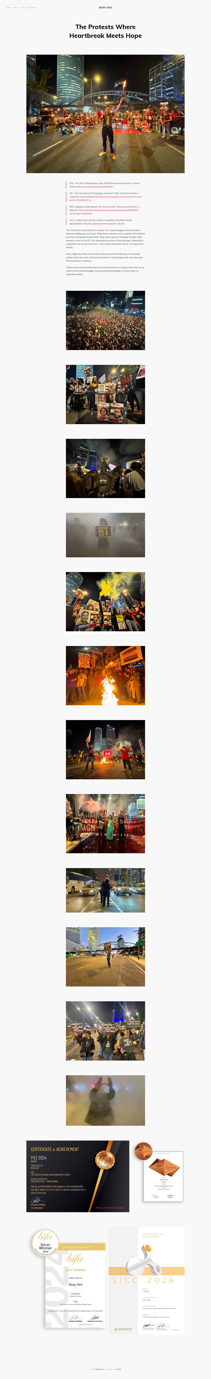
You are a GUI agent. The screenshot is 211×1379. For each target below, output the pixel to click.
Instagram (31, 7)
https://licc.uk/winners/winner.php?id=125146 (103, 223)
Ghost (119, 1369)
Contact (22, 7)
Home (8, 7)
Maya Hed (105, 7)
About (15, 7)
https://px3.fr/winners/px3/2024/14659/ (95, 186)
